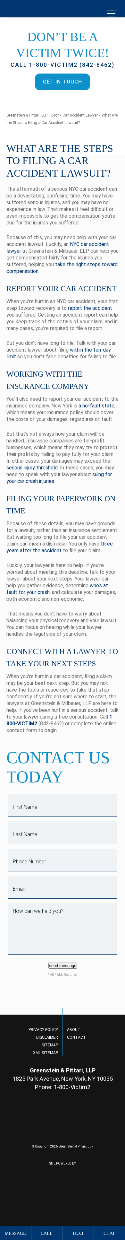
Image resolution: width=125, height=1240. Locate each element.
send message (62, 965)
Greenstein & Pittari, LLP (26, 115)
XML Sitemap (45, 1053)
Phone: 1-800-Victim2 (62, 1087)
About (73, 1029)
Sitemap (50, 1045)
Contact (76, 1037)
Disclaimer (47, 1037)
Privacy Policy (43, 1029)
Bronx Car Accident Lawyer (74, 115)
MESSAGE (15, 1233)
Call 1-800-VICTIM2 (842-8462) (62, 64)
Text (78, 1233)
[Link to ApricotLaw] (37, 1189)
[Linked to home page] (62, 1122)
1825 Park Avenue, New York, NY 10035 (63, 1078)
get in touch (62, 82)
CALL (47, 1233)
